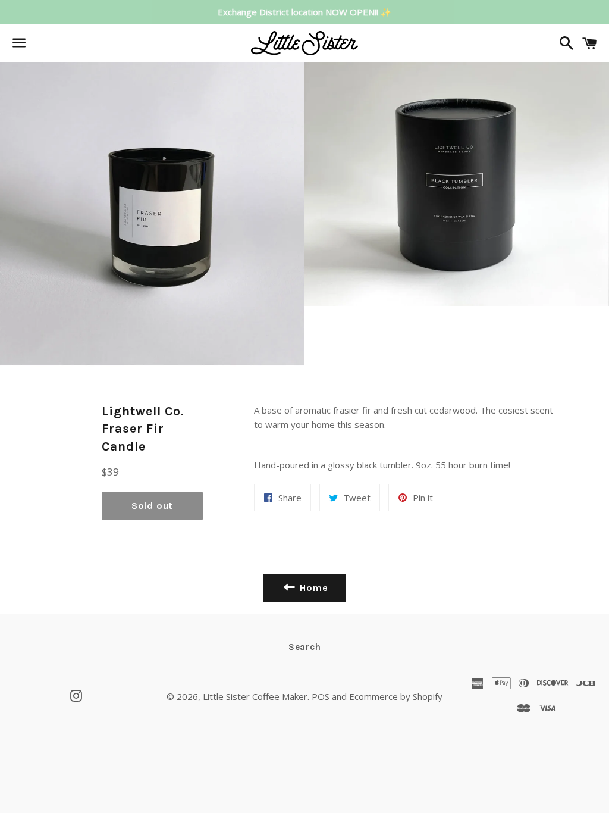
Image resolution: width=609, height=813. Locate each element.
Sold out (152, 505)
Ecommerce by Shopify (395, 696)
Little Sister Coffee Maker (255, 696)
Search (304, 647)
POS (320, 696)
